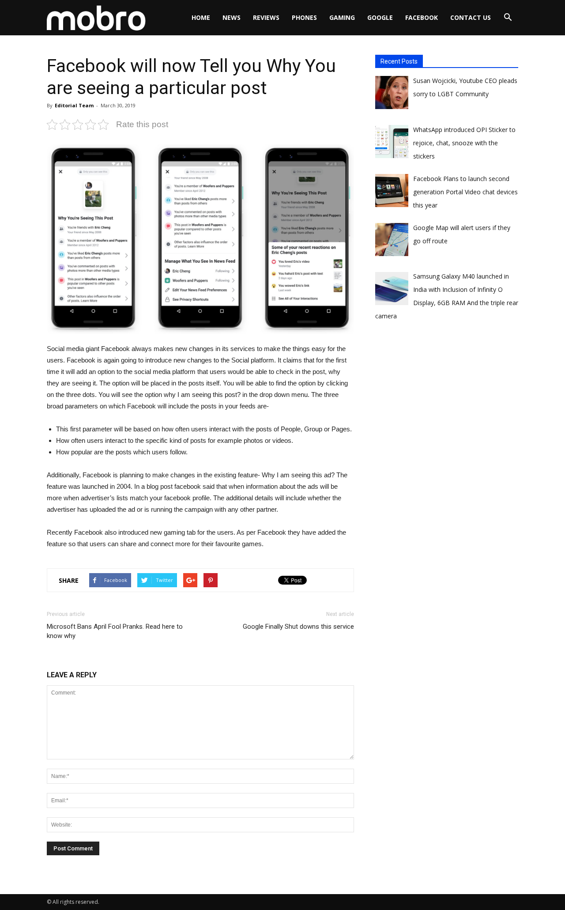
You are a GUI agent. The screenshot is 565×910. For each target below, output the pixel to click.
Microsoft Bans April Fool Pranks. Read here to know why (115, 631)
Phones (304, 17)
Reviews (266, 17)
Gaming (342, 17)
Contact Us (470, 17)
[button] (507, 17)
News (231, 17)
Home (201, 17)
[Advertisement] (441, 419)
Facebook (421, 17)
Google (380, 17)
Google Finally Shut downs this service (298, 627)
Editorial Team (74, 105)
